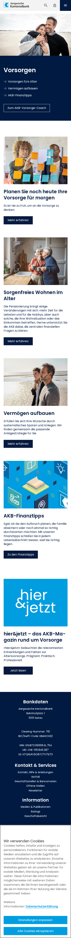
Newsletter (35, 790)
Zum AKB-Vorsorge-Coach (26, 108)
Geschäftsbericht (35, 816)
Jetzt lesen (18, 670)
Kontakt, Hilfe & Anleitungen (35, 772)
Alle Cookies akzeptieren (35, 931)
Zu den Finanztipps (20, 554)
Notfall (35, 777)
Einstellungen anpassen (35, 920)
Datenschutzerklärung (42, 906)
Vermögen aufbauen (23, 88)
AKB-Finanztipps (20, 95)
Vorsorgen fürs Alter (22, 82)
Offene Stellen (35, 786)
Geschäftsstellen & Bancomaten (35, 781)
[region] (35, 881)
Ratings (35, 811)
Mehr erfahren (18, 220)
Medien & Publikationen (35, 807)
